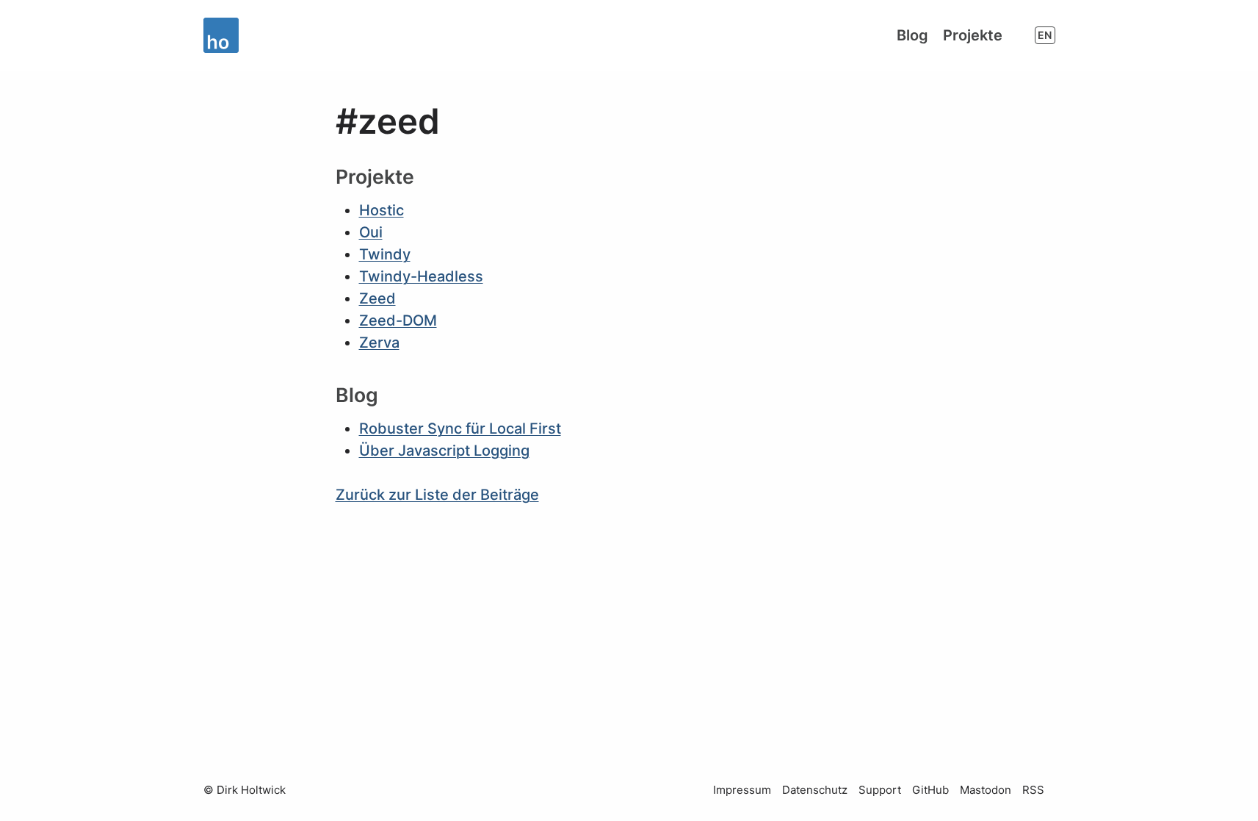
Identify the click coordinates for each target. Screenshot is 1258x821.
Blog (912, 35)
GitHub (930, 790)
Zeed (377, 298)
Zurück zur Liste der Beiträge (437, 494)
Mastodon (985, 790)
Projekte (972, 35)
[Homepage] (224, 35)
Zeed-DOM (398, 320)
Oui (371, 232)
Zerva (379, 342)
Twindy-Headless (421, 276)
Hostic (381, 210)
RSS (1033, 790)
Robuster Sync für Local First (460, 428)
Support (879, 790)
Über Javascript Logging (444, 450)
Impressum (742, 790)
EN (1045, 35)
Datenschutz (814, 790)
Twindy (385, 254)
